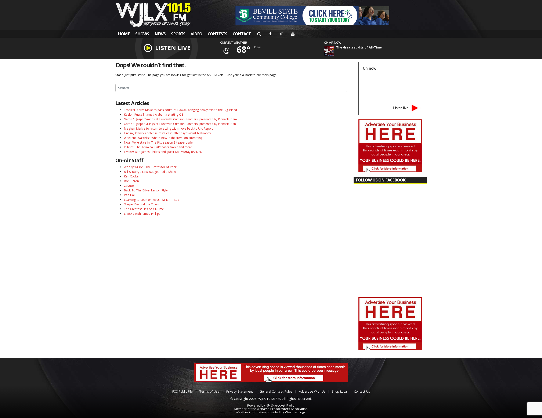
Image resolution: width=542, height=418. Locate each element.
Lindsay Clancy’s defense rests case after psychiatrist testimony (167, 133)
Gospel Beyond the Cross (141, 204)
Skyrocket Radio (282, 405)
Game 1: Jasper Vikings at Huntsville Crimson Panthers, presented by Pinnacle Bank (180, 119)
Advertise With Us (312, 391)
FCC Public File (182, 391)
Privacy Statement (239, 391)
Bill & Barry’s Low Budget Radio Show (150, 172)
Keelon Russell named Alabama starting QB (154, 114)
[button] (259, 34)
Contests (217, 34)
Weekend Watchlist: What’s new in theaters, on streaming (163, 138)
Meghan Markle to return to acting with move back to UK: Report (168, 128)
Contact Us (362, 391)
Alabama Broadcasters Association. (282, 409)
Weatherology (295, 412)
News (160, 34)
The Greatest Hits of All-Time (144, 209)
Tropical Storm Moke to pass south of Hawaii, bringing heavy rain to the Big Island (180, 110)
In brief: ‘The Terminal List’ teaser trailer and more (158, 147)
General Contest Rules (276, 391)
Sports (178, 34)
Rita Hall (129, 195)
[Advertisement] (312, 15)
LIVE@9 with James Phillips (142, 214)
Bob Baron (131, 181)
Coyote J (130, 186)
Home (124, 34)
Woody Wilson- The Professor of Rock (150, 167)
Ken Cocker (132, 176)
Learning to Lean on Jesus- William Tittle (151, 200)
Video (196, 34)
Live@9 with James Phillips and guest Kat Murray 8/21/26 (163, 152)
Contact (242, 34)
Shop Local (339, 391)
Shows (142, 34)
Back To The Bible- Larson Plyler (146, 190)
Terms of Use (209, 391)
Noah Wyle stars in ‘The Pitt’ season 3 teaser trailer (159, 142)
